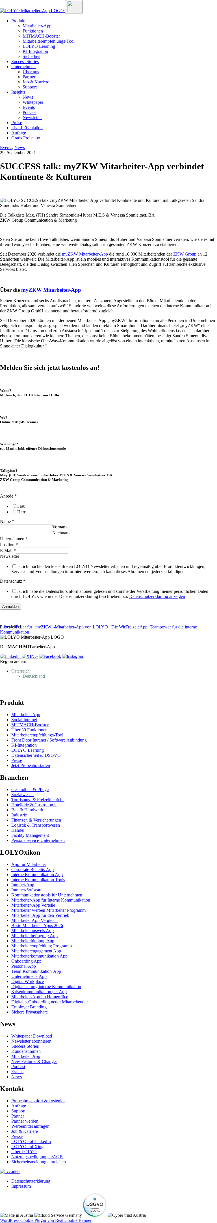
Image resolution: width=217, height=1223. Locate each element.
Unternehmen (23, 66)
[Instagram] (73, 656)
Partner (29, 76)
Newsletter (32, 117)
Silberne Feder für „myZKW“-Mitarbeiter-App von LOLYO (54, 627)
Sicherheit (31, 56)
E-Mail (8, 550)
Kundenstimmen (26, 1051)
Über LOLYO (24, 1151)
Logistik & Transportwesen (35, 825)
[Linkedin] (10, 656)
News (28, 97)
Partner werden (24, 1121)
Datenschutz (12, 581)
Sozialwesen (22, 794)
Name (7, 521)
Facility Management (30, 835)
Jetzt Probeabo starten (30, 765)
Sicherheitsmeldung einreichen (38, 1161)
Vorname (60, 526)
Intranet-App (22, 884)
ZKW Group (184, 254)
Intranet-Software (26, 889)
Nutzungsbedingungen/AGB (37, 1156)
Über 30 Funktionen (29, 729)
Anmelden (10, 606)
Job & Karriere (36, 81)
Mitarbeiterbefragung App (34, 935)
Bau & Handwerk (27, 809)
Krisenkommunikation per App (39, 991)
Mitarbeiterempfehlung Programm (41, 945)
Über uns (31, 71)
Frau (21, 506)
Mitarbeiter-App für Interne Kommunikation (50, 900)
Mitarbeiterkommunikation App (39, 956)
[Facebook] (50, 656)
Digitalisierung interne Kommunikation (46, 986)
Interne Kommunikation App (37, 874)
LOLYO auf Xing (27, 1146)
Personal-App (23, 966)
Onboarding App (26, 961)
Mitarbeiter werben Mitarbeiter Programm (48, 910)
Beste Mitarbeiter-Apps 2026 (37, 925)
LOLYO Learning (39, 46)
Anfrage (18, 132)
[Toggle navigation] (74, 7)
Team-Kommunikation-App (36, 971)
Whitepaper (33, 102)
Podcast (29, 112)
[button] (20, 671)
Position (9, 544)
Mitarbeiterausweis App (32, 930)
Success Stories (25, 61)
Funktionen (33, 31)
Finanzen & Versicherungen (36, 820)
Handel (17, 830)
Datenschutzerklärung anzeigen (157, 596)
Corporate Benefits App (32, 869)
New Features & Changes (34, 1061)
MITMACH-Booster (41, 36)
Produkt (18, 20)
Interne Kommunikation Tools (38, 879)
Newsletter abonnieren (31, 1041)
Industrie (19, 815)
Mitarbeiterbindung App (32, 940)
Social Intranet (24, 719)
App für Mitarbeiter (28, 864)
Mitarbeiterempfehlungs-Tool (49, 41)
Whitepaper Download (31, 1036)
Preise (16, 122)
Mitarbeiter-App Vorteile (33, 905)
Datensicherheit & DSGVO (36, 755)
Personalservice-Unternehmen (38, 840)
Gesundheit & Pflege (30, 789)
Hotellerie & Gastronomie (34, 804)
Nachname (61, 532)
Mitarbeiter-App (37, 25)
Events (29, 107)
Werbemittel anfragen (30, 1126)
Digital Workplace (27, 981)
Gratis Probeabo (25, 137)
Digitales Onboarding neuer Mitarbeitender (49, 1001)
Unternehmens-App (29, 976)
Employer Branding (29, 1006)
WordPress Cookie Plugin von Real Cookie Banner (46, 1220)
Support (30, 87)
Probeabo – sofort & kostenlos (38, 1100)
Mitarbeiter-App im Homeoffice (39, 996)
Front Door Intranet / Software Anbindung (49, 740)
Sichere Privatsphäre (29, 1012)
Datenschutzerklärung (30, 1181)
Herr (21, 511)
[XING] (30, 656)
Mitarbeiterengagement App (36, 950)
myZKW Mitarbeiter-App (85, 254)
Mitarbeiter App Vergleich (34, 920)
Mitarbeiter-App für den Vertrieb (40, 915)
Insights (18, 92)
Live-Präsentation (27, 127)
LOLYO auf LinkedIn (31, 1141)
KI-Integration (35, 51)
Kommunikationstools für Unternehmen (46, 895)
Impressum (21, 1186)
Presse (17, 1136)
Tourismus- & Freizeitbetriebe (37, 799)
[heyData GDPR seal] (95, 1215)
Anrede (8, 496)
